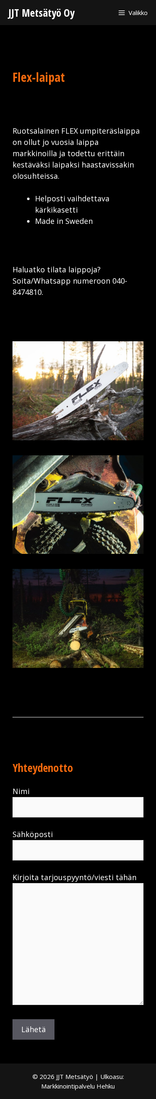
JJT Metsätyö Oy (41, 12)
